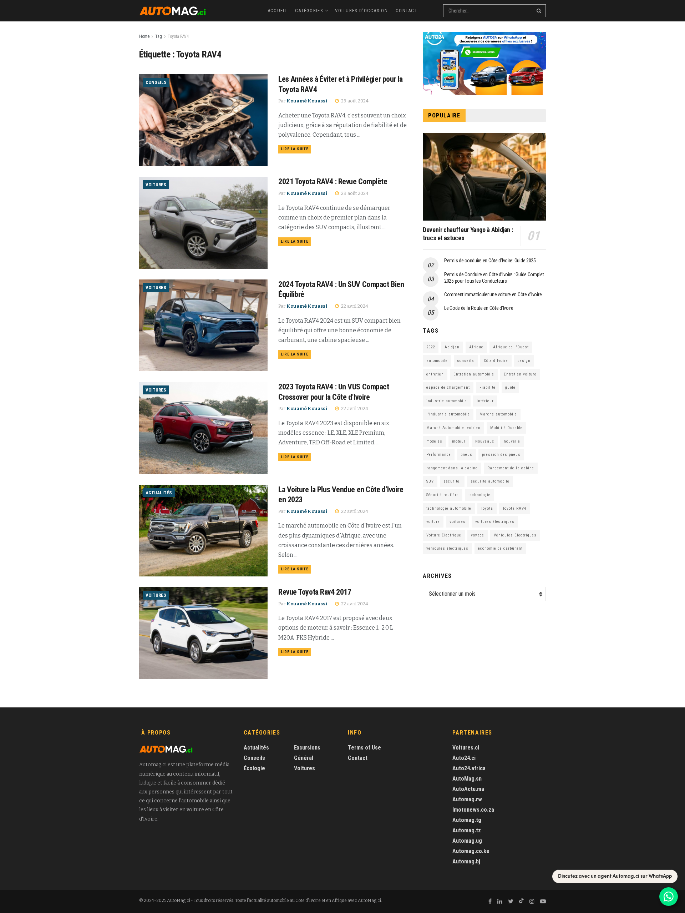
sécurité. (452, 481)
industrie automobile (446, 401)
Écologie (254, 768)
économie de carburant (500, 548)
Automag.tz (466, 830)
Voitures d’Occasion (361, 10)
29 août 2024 (354, 101)
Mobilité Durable (506, 427)
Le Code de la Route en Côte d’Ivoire (478, 308)
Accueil (277, 10)
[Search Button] (539, 10)
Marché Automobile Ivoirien (453, 427)
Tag (158, 36)
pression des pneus (501, 454)
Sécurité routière (442, 495)
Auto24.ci (464, 758)
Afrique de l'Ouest (511, 347)
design (524, 360)
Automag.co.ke (470, 851)
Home (144, 36)
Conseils (156, 82)
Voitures (156, 184)
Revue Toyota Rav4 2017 (314, 591)
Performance (438, 454)
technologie (479, 495)
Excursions (307, 747)
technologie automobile (448, 508)
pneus (466, 454)
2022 (430, 347)
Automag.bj (466, 861)
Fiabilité (488, 387)
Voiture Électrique (443, 535)
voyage (477, 535)
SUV (430, 481)
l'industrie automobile (448, 414)
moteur (459, 441)
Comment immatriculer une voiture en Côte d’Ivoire (493, 294)
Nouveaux (484, 441)
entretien (435, 374)
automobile (437, 360)
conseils (465, 360)
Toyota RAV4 (178, 36)
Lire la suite (294, 149)
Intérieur (485, 401)
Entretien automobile (473, 374)
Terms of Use (364, 747)
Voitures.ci (465, 747)
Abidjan (452, 347)
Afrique (476, 347)
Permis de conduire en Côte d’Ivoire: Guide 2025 (490, 260)
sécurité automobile (490, 481)
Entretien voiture (520, 374)
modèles (434, 441)
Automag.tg (466, 820)
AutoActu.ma (468, 789)
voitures (458, 521)
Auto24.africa (469, 768)
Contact (406, 10)
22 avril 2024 (354, 306)
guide (510, 387)
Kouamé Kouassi (307, 101)
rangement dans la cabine (452, 468)
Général (303, 758)
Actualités (159, 492)
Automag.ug (467, 840)
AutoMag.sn (467, 778)
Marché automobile (498, 414)
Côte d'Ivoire (496, 360)
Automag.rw (467, 799)
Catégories (309, 10)
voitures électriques (494, 521)
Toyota (487, 508)
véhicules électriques (447, 548)
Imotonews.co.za (473, 809)
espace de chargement (448, 387)
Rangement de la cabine (510, 468)
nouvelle (512, 441)
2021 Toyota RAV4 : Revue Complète (332, 181)
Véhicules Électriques (515, 535)
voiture (433, 521)
